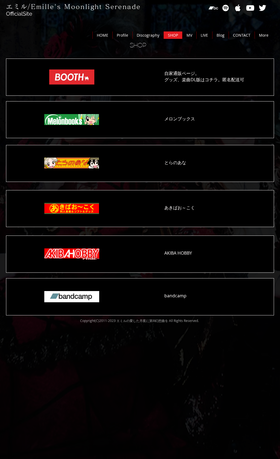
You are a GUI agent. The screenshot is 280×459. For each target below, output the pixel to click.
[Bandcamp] (213, 8)
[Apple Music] (238, 8)
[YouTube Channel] (250, 8)
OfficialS (16, 13)
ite (29, 13)
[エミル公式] (262, 8)
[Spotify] (226, 8)
